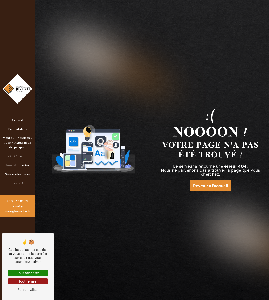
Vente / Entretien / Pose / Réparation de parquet (17, 142)
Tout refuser (28, 281)
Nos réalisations (17, 174)
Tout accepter (28, 273)
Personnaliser (28, 289)
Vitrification (17, 156)
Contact (17, 183)
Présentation (17, 129)
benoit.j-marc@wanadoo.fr (17, 209)
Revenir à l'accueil (210, 185)
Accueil (17, 120)
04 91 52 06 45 (17, 201)
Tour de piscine (17, 165)
